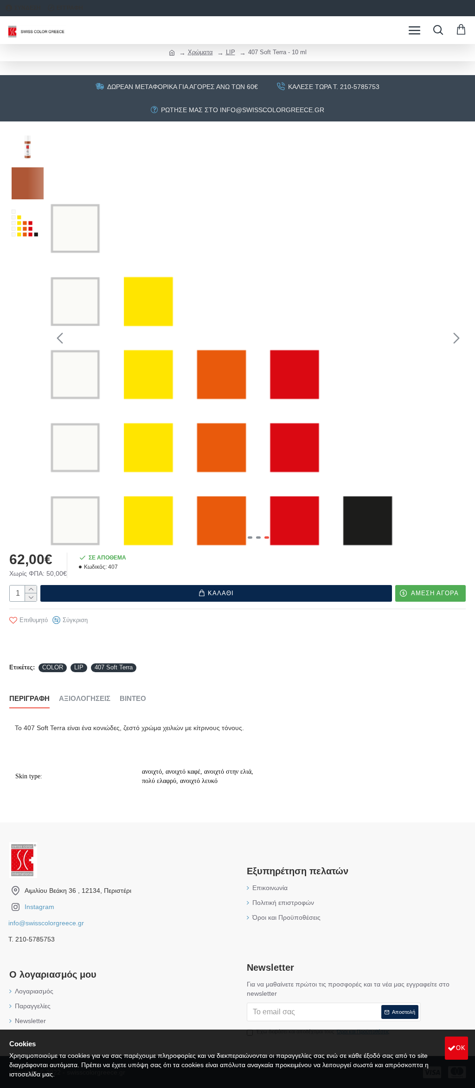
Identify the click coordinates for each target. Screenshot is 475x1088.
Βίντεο (133, 698)
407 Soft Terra (114, 667)
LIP (230, 52)
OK (461, 1047)
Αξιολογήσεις (84, 698)
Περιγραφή (29, 698)
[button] (60, 338)
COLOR (52, 667)
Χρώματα (200, 52)
